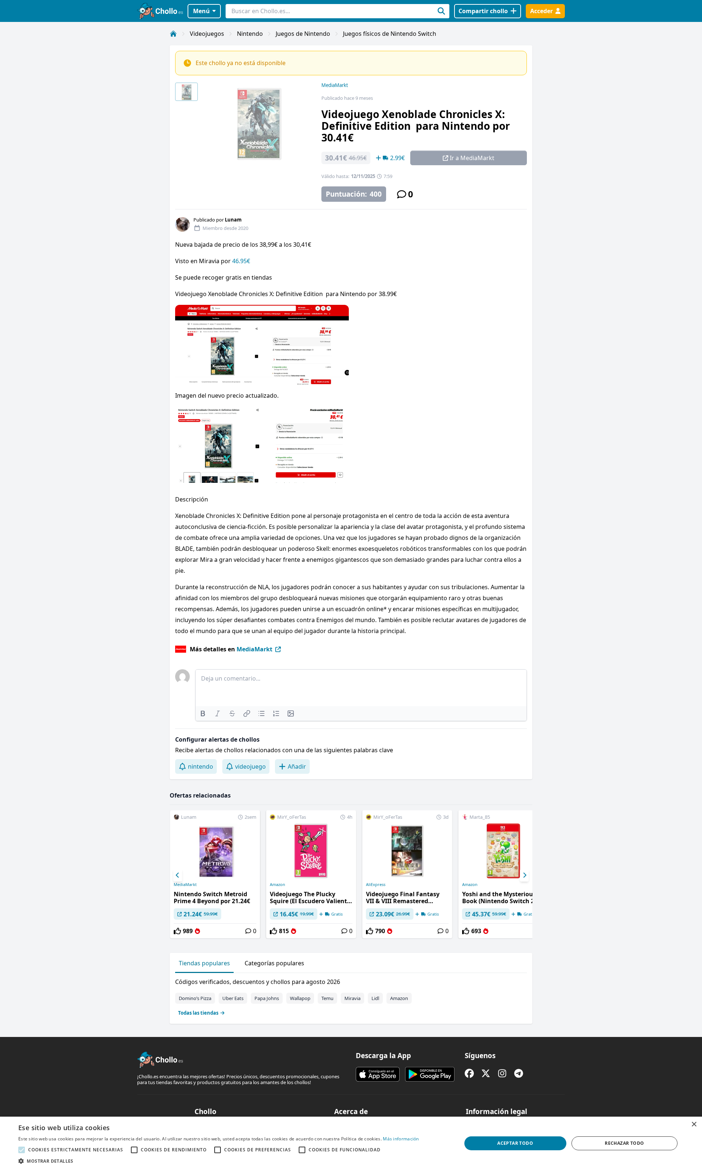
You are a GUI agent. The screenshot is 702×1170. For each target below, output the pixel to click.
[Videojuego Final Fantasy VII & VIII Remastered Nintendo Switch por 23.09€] (407, 874)
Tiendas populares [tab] (204, 963)
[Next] (524, 875)
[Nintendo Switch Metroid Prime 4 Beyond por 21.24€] (215, 874)
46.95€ (241, 261)
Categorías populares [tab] (274, 963)
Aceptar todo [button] (515, 1143)
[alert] (351, 1143)
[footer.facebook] (469, 1073)
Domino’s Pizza (195, 998)
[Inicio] (173, 33)
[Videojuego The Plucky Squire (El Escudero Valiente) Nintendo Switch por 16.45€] (311, 874)
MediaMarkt (334, 85)
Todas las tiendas (198, 1013)
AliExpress (375, 884)
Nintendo (250, 34)
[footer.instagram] (502, 1073)
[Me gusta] (177, 931)
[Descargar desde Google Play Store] (429, 1074)
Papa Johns (266, 998)
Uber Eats (233, 998)
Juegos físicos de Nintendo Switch (389, 34)
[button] (218, 1161)
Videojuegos (207, 34)
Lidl (375, 998)
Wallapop (300, 998)
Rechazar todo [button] (624, 1143)
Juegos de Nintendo (303, 34)
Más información (401, 1139)
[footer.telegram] (518, 1073)
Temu (327, 998)
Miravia (352, 998)
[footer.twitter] (485, 1073)
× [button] (694, 1124)
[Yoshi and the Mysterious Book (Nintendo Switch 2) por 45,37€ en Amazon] (503, 874)
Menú (201, 11)
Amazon (277, 884)
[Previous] (177, 875)
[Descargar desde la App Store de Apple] (378, 1074)
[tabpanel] (351, 995)
